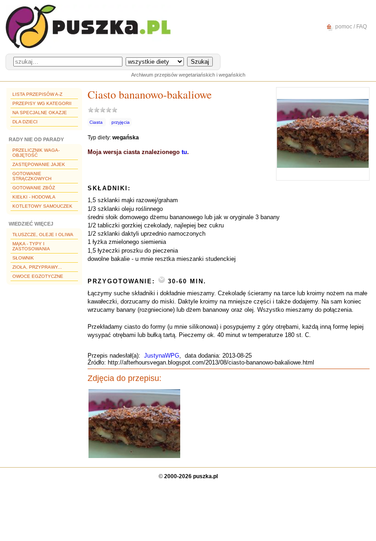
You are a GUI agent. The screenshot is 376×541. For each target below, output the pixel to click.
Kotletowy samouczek (42, 206)
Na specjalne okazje (39, 112)
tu (184, 152)
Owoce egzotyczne (37, 276)
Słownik (23, 257)
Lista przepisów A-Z (37, 94)
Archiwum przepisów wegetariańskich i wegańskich (188, 74)
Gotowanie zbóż (33, 187)
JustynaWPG (161, 355)
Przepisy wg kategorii (42, 103)
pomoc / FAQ (350, 26)
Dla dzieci (25, 121)
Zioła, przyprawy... (37, 267)
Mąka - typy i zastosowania (31, 246)
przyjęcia (120, 122)
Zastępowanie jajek (38, 164)
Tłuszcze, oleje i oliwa (42, 234)
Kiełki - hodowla (33, 196)
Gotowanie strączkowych (31, 176)
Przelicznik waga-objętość (36, 153)
